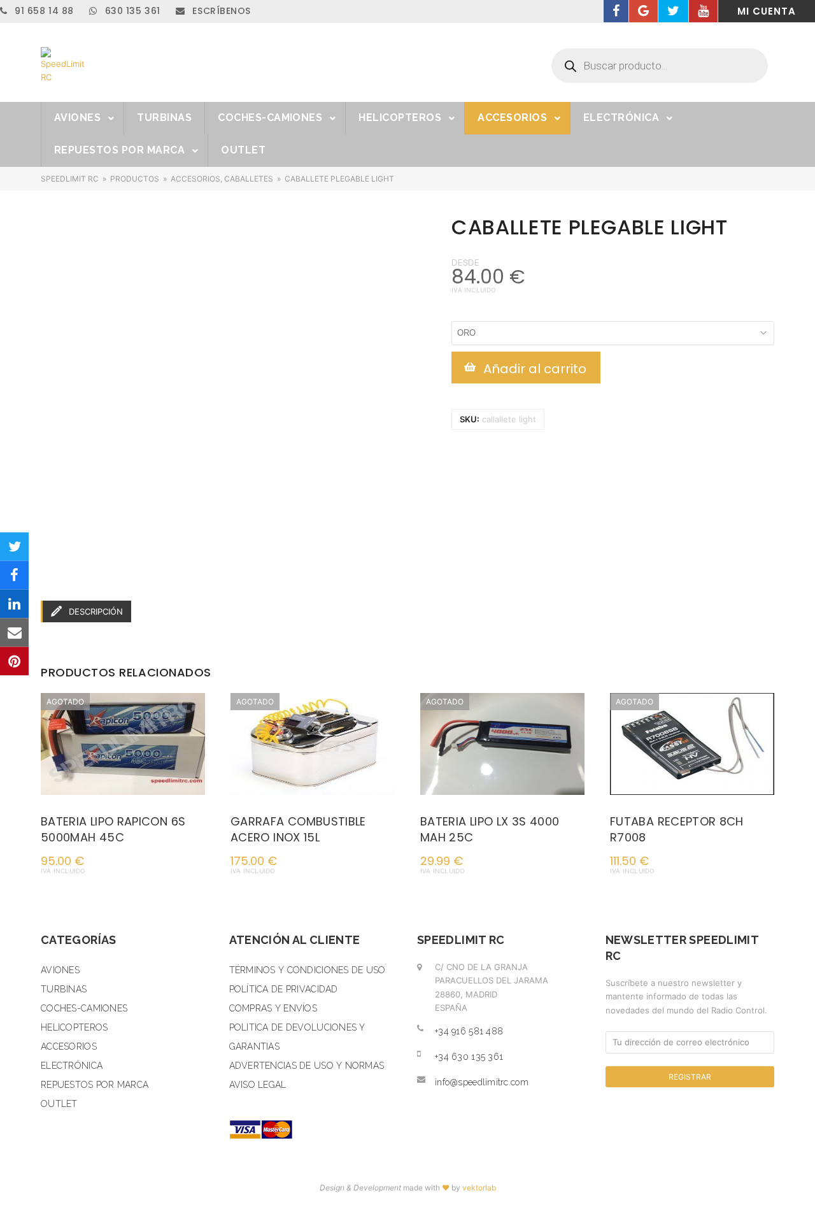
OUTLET (59, 1104)
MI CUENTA (766, 11)
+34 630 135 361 (469, 1057)
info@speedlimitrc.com (481, 1082)
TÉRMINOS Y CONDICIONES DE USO (307, 970)
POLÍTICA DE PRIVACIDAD (283, 989)
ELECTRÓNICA (72, 1066)
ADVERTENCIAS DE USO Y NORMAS (307, 1066)
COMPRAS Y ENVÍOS (273, 1008)
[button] (14, 546)
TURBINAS (64, 989)
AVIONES (60, 970)
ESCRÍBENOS (220, 10)
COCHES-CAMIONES (84, 1008)
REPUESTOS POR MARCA (94, 1085)
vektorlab (479, 1187)
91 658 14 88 (43, 10)
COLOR (465, 313)
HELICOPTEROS (74, 1027)
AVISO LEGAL (258, 1085)
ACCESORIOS (69, 1046)
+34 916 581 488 (469, 1031)
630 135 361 (131, 10)
